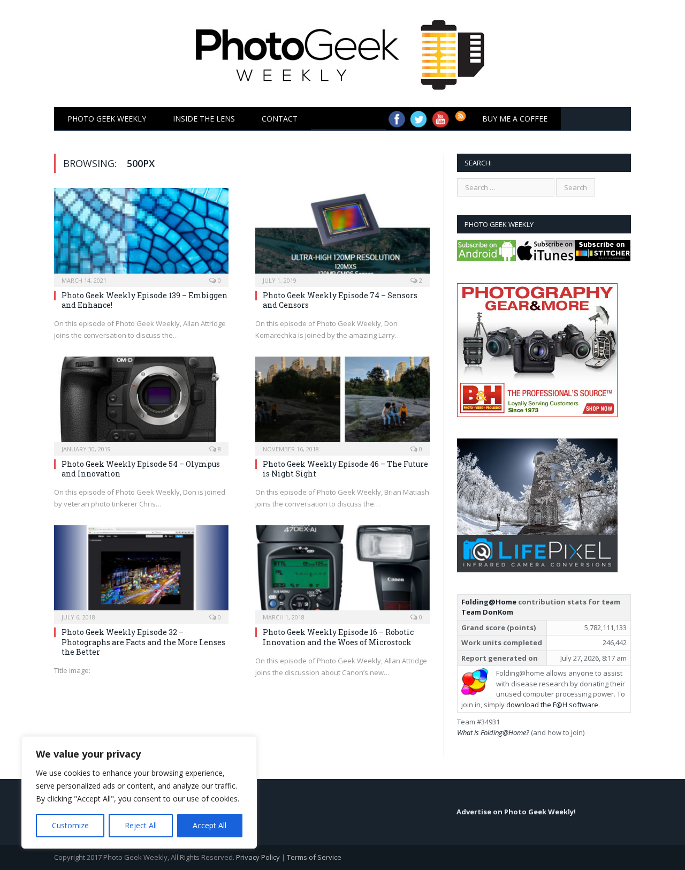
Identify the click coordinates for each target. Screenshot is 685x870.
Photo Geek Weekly (106, 119)
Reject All (141, 825)
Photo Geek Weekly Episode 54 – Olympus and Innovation (141, 469)
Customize (70, 825)
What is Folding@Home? (493, 732)
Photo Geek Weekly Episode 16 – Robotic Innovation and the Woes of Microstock (338, 637)
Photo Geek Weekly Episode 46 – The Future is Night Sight (345, 469)
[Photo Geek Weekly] (343, 51)
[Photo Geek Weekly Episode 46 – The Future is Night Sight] (342, 403)
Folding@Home (488, 602)
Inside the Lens (204, 119)
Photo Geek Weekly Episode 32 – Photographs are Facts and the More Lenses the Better (143, 641)
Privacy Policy (258, 857)
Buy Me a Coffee (514, 119)
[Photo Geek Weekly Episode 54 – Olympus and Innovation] (141, 403)
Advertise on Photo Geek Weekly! (516, 811)
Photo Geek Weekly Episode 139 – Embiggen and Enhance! (144, 300)
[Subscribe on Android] (486, 258)
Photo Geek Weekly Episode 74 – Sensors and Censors (340, 300)
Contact (280, 119)
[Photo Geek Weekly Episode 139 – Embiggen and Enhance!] (141, 234)
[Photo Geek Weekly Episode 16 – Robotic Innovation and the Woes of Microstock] (342, 571)
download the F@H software (552, 704)
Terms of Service (314, 857)
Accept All (209, 825)
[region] (139, 792)
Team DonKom (487, 612)
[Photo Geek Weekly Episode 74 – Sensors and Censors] (342, 234)
